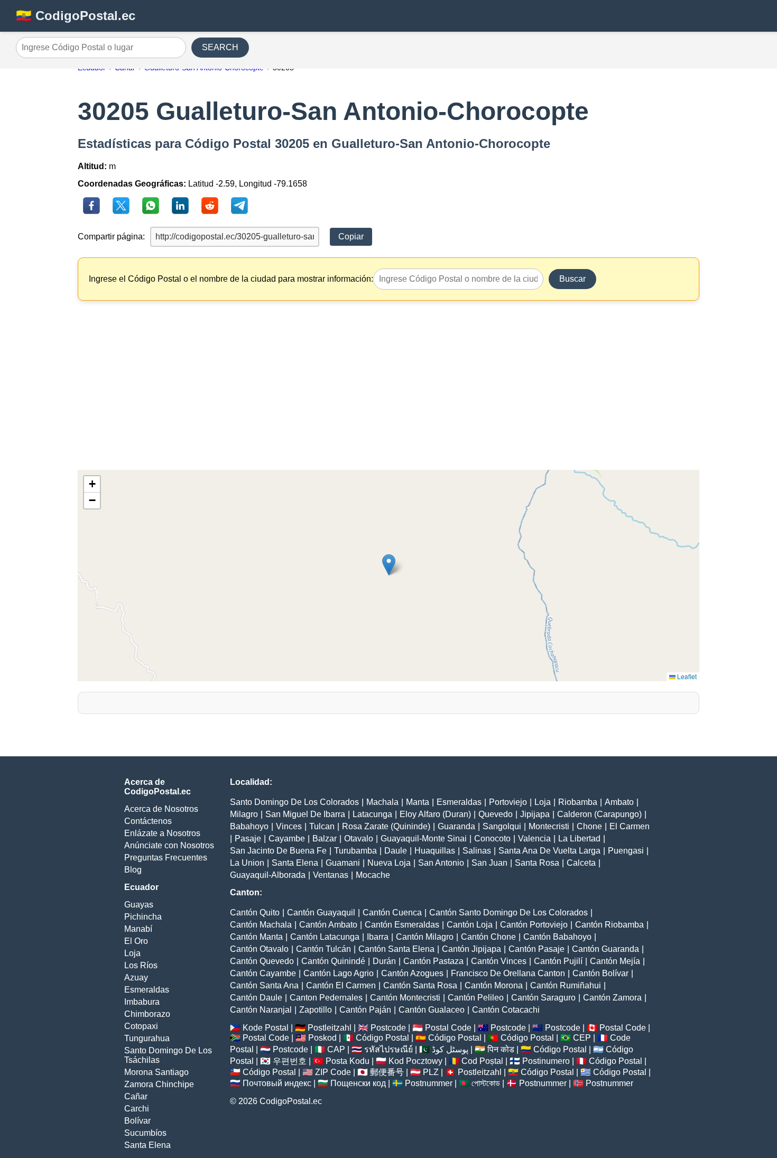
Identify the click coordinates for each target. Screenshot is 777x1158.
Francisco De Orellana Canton (508, 973)
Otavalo (358, 838)
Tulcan (322, 826)
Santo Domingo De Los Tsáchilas (168, 1055)
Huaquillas (434, 850)
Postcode (388, 1027)
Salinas (476, 850)
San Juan (489, 862)
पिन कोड (500, 1049)
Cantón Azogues (412, 973)
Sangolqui (502, 826)
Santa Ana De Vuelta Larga (549, 850)
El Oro (136, 941)
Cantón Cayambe (263, 973)
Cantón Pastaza (433, 961)
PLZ (431, 1072)
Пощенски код (358, 1083)
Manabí (138, 928)
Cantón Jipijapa (471, 948)
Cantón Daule (256, 997)
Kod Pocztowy (415, 1061)
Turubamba (355, 850)
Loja (132, 953)
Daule (395, 850)
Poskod (322, 1037)
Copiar (351, 236)
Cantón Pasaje (536, 948)
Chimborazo (147, 1013)
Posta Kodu (347, 1061)
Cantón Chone (488, 936)
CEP (582, 1037)
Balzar (324, 838)
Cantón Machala (261, 924)
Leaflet (686, 676)
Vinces (289, 826)
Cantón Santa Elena (396, 948)
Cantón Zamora (612, 997)
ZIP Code (333, 1072)
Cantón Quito (255, 912)
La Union (247, 862)
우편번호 (290, 1061)
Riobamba (577, 802)
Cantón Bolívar (600, 973)
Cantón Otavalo (259, 948)
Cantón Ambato (328, 924)
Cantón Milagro (425, 936)
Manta (417, 802)
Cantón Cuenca (392, 912)
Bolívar (137, 1120)
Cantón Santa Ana (264, 985)
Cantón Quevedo (262, 961)
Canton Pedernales (326, 997)
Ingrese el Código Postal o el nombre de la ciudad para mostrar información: (231, 278)
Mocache (373, 874)
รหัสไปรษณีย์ (388, 1049)
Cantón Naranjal (261, 1009)
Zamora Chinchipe (159, 1084)
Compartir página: (111, 236)
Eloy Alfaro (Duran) (435, 814)
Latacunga (372, 814)
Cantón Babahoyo (557, 936)
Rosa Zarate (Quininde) (386, 826)
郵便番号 (387, 1072)
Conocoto (492, 838)
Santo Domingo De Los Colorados (294, 802)
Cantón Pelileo (476, 997)
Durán (384, 961)
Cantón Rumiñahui (565, 985)
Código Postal (382, 1037)
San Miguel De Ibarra (305, 814)
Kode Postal (266, 1027)
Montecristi (549, 826)
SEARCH (220, 47)
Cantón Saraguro (543, 997)
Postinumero (546, 1061)
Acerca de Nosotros (161, 808)
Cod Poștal (482, 1061)
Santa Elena (147, 1145)
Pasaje (248, 838)
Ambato (619, 802)
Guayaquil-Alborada (268, 874)
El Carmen (629, 826)
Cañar (135, 1096)
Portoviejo (508, 802)
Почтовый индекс (277, 1083)
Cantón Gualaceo (432, 1009)
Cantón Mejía (615, 961)
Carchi (136, 1108)
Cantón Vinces (498, 961)
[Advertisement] (388, 385)
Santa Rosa (537, 862)
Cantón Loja (470, 924)
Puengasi (626, 850)
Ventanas (330, 874)
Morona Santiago (156, 1072)
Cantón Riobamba (609, 924)
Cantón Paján (365, 1009)
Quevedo (495, 814)
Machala (382, 802)
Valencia (534, 838)
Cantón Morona (494, 985)
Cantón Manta (256, 936)
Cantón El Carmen (341, 985)
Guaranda (456, 826)
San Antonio (441, 862)
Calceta (581, 862)
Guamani (343, 862)
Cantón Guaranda (605, 948)
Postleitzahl (330, 1027)
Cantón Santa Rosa (420, 985)
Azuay (136, 977)
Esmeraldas (146, 989)
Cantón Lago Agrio (338, 973)
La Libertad (579, 838)
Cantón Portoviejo (534, 924)
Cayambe (287, 838)
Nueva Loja (389, 862)
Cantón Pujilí (558, 961)
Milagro (244, 814)
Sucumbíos (145, 1132)
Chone (589, 826)
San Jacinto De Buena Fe (278, 850)
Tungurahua (147, 1038)
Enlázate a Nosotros (162, 833)
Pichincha (143, 916)
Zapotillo (315, 1009)
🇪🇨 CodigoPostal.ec (75, 15)
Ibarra (377, 936)
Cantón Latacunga (324, 936)
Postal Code (448, 1027)
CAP (336, 1049)
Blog (133, 869)
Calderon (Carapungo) (599, 814)
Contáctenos (148, 821)
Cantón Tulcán (323, 948)
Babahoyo (249, 826)
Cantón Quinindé (333, 961)
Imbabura (142, 1001)
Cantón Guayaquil (321, 912)
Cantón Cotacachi (506, 1009)
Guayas (138, 904)
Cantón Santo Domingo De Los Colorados (508, 912)
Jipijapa (535, 814)
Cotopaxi (141, 1026)
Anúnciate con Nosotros (169, 845)
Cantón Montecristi (405, 997)
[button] (388, 565)
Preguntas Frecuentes (165, 857)
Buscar (572, 278)
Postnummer (428, 1083)
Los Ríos (141, 965)
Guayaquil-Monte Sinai (424, 838)
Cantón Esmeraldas (402, 924)
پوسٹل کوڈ (450, 1049)
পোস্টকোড (485, 1083)
